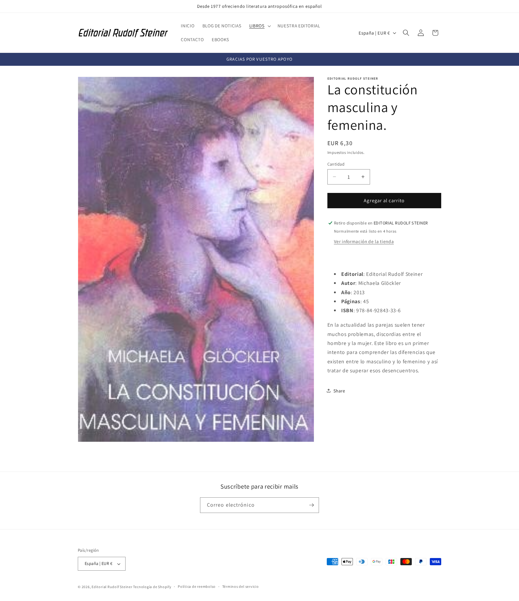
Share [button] (339, 390)
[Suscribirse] (311, 505)
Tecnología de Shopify (152, 587)
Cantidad (336, 163)
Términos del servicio (240, 586)
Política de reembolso (197, 586)
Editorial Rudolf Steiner (112, 587)
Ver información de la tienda (364, 241)
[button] (259, 26)
